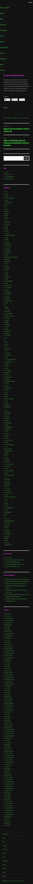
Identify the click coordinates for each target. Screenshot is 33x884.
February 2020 (9, 751)
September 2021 (9, 710)
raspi (6, 438)
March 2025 (8, 631)
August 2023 (8, 659)
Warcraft (7, 523)
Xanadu (7, 542)
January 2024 (8, 649)
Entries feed (8, 174)
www (6, 540)
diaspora (7, 261)
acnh (6, 194)
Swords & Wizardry (10, 497)
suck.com (7, 488)
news (6, 403)
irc (6, 340)
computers (8, 244)
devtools (7, 259)
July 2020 (7, 740)
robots (7, 453)
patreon (7, 418)
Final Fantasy (8, 300)
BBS (6, 218)
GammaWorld (9, 314)
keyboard (7, 353)
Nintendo (7, 405)
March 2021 (8, 723)
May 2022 (7, 692)
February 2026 (9, 618)
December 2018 (9, 782)
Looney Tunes (9, 362)
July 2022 (7, 688)
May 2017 (7, 823)
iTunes (7, 342)
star (6, 477)
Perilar (7, 420)
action (7, 196)
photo (6, 425)
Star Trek (7, 481)
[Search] (26, 158)
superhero (8, 490)
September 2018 (9, 788)
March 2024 (8, 644)
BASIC (6, 215)
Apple (6, 205)
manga (7, 364)
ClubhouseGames (10, 235)
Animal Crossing (9, 198)
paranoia (7, 414)
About (2, 70)
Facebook (7, 294)
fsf (5, 305)
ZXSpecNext (8, 545)
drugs (6, 274)
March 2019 (8, 775)
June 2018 (7, 795)
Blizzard (7, 224)
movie (7, 383)
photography (8, 427)
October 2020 (8, 734)
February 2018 (9, 803)
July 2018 (7, 792)
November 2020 (9, 731)
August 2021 (8, 712)
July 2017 (7, 819)
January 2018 (8, 806)
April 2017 (7, 825)
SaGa (6, 457)
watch (6, 527)
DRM (6, 272)
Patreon (3, 59)
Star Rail (7, 479)
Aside (20, 117)
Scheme (3, 25)
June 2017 (7, 821)
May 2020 (7, 744)
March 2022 (8, 697)
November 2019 (9, 758)
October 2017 (8, 812)
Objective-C (8, 407)
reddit (6, 442)
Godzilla (7, 318)
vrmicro (7, 518)
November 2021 (9, 705)
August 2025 (8, 625)
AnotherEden (8, 202)
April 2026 (8, 616)
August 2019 (8, 764)
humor (7, 329)
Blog (2, 13)
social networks (9, 471)
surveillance (8, 492)
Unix (6, 510)
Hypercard (8, 331)
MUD (6, 392)
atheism (7, 211)
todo (6, 499)
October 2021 (8, 707)
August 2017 (8, 816)
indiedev (7, 333)
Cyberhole (4, 47)
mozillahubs (8, 388)
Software (3, 30)
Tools (2, 36)
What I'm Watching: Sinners (12, 562)
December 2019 (9, 755)
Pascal (7, 416)
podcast (7, 429)
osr (6, 409)
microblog (26, 117)
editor (6, 283)
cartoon (7, 233)
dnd (6, 263)
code (6, 237)
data (6, 255)
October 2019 (8, 760)
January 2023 (8, 675)
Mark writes (5, 8)
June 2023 (7, 664)
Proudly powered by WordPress (16, 881)
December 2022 (9, 677)
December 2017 (9, 808)
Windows (7, 532)
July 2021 (7, 714)
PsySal (7, 579)
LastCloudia (8, 355)
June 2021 (7, 716)
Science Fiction (9, 464)
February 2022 (9, 699)
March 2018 (8, 801)
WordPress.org (9, 179)
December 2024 (9, 633)
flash (6, 303)
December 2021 (9, 703)
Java (6, 346)
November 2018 (9, 784)
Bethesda (7, 222)
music (6, 394)
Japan (6, 344)
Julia (6, 351)
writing (7, 536)
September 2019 (9, 762)
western (7, 529)
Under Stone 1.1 (9, 557)
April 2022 (8, 694)
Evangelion (8, 292)
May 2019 (7, 771)
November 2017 (9, 810)
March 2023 (8, 670)
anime (7, 200)
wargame (7, 525)
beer (6, 220)
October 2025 (8, 622)
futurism (7, 309)
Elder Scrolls (8, 285)
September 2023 (9, 657)
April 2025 (8, 629)
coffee (7, 239)
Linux (6, 357)
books (6, 231)
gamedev (7, 311)
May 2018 (7, 797)
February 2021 (9, 725)
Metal (6, 368)
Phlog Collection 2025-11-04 (12, 566)
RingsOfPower (9, 451)
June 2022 (7, 690)
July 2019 (7, 766)
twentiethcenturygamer (11, 594)
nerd (6, 401)
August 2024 (8, 638)
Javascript (8, 348)
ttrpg (6, 503)
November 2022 (9, 679)
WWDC (7, 538)
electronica (8, 287)
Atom (6, 213)
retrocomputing (9, 444)
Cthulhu (7, 248)
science (7, 462)
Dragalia (7, 268)
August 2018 (8, 790)
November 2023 (9, 653)
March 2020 (8, 749)
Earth (6, 279)
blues (6, 229)
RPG (1, 19)
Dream (7, 270)
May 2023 (7, 666)
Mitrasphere (8, 377)
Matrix (6, 366)
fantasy (7, 296)
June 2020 (8, 742)
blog (6, 226)
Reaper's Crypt (9, 440)
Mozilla (7, 385)
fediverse (7, 298)
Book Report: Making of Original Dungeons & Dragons (15, 586)
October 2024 (8, 635)
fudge (6, 307)
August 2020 (8, 738)
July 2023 (7, 662)
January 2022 (8, 701)
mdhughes (8, 117)
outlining (7, 412)
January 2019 (8, 779)
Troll (6, 501)
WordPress (8, 534)
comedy (7, 242)
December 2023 (9, 651)
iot (6, 338)
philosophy (8, 423)
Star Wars (7, 484)
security (7, 466)
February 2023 (9, 673)
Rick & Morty (8, 449)
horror (7, 327)
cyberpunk (8, 253)
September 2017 (9, 814)
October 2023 (8, 655)
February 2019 (9, 777)
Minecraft (7, 372)
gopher (7, 322)
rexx (6, 447)
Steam (7, 486)
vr (5, 516)
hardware (7, 324)
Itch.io (2, 53)
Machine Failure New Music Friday (14, 564)
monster (7, 379)
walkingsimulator (10, 521)
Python (7, 433)
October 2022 (8, 681)
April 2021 (7, 721)
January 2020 (8, 753)
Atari (6, 209)
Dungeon (7, 276)
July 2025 (7, 627)
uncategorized (9, 508)
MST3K (7, 390)
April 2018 (8, 799)
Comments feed (9, 176)
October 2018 (8, 786)
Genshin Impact (9, 316)
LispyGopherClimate (10, 359)
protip (6, 431)
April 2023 (8, 668)
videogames (8, 512)
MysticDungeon (9, 399)
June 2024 (7, 640)
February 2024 (9, 646)
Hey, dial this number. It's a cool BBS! (15, 560)
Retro (2, 42)
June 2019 (7, 768)
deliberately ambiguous (11, 257)
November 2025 (9, 620)
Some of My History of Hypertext (19, 579)
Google (7, 320)
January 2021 (8, 727)
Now (2, 64)
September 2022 (9, 683)
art (6, 207)
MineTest (7, 375)
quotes (7, 436)
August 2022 (8, 686)
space (6, 473)
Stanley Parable (9, 475)
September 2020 (9, 736)
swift (6, 494)
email (6, 290)
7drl (6, 191)
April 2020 (8, 747)
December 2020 (9, 729)
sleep (6, 468)
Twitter (7, 505)
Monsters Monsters (10, 381)
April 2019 (7, 773)
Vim (6, 514)
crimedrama (8, 246)
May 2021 (7, 718)
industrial (7, 335)
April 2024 (8, 642)
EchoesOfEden (9, 281)
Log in (6, 172)
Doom (6, 266)
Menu (30, 2)
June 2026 (7, 614)
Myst (6, 396)
